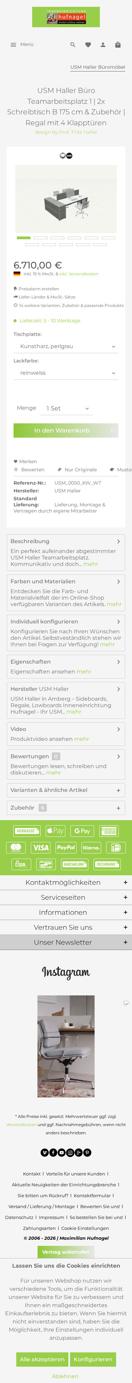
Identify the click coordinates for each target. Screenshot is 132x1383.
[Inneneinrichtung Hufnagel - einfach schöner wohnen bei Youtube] (62, 1153)
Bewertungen (29, 756)
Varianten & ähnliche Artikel (48, 790)
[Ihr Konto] (103, 44)
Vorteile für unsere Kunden (75, 1173)
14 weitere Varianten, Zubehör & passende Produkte (71, 305)
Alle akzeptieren (42, 1359)
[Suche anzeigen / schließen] (73, 44)
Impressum (51, 1217)
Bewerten (33, 470)
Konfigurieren (93, 1359)
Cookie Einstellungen (85, 1228)
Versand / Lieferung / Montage (41, 1206)
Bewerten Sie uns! (100, 1206)
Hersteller (24, 689)
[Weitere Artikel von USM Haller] (66, 156)
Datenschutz (19, 1217)
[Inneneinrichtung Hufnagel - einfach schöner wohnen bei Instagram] (70, 1153)
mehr (90, 564)
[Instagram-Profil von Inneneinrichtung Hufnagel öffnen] (66, 973)
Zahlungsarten (39, 1228)
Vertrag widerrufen (66, 1252)
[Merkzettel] (88, 44)
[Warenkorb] (118, 44)
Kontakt (32, 1173)
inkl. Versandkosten (78, 273)
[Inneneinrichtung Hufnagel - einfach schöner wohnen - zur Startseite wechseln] (66, 17)
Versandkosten (21, 1124)
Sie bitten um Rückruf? (43, 1195)
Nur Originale (80, 470)
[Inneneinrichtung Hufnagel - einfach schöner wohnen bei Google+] (78, 1153)
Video (18, 729)
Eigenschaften (30, 661)
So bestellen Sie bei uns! (96, 1217)
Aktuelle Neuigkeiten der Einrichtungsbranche (64, 1184)
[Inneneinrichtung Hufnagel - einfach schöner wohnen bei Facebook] (53, 1153)
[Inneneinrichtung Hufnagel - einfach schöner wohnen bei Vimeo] (45, 1153)
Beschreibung (29, 541)
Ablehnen (65, 1376)
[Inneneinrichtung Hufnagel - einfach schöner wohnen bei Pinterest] (87, 1153)
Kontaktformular (92, 1195)
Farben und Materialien (42, 581)
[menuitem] (20, 44)
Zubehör (27, 807)
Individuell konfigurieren (44, 621)
